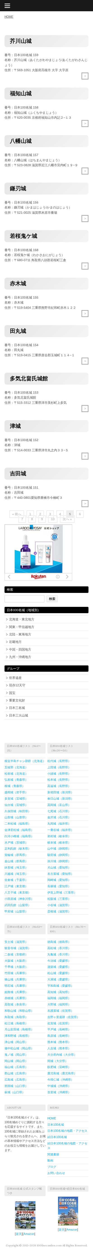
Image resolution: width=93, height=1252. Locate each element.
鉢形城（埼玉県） (16, 867)
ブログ (51, 1166)
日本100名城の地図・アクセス (67, 1130)
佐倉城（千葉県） (16, 880)
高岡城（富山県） (59, 805)
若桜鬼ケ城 (23, 236)
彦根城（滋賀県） (59, 911)
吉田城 (18, 473)
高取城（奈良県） (16, 1004)
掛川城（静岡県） (59, 861)
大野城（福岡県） (59, 1004)
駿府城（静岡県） (59, 855)
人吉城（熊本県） (59, 1048)
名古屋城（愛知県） (60, 873)
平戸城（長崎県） (59, 1029)
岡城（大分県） (57, 1061)
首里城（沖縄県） (59, 1092)
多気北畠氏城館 (29, 378)
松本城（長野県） (59, 779)
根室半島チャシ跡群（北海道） (25, 761)
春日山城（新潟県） (60, 798)
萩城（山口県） (15, 1092)
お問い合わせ (56, 1173)
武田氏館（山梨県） (18, 905)
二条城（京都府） (16, 954)
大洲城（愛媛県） (59, 979)
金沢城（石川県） (59, 817)
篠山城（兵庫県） (16, 979)
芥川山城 (21, 41)
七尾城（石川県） (59, 811)
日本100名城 (55, 1124)
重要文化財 (17, 700)
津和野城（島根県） (18, 1035)
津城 (15, 426)
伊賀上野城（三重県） (62, 892)
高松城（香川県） (59, 948)
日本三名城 (17, 708)
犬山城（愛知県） (59, 867)
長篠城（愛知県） (59, 886)
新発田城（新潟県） (60, 792)
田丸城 (18, 331)
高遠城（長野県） (59, 786)
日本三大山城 (18, 715)
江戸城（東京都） (16, 886)
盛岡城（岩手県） (16, 792)
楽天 (19, 1234)
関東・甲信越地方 (21, 627)
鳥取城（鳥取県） (16, 1017)
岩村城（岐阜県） (59, 836)
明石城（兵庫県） (16, 985)
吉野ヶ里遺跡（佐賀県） (63, 1017)
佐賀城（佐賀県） (59, 1023)
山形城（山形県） (16, 817)
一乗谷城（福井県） (60, 830)
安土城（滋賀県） (16, 942)
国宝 (12, 693)
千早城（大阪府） (16, 966)
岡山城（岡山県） (16, 1061)
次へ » (67, 519)
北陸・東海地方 (20, 634)
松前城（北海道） (16, 773)
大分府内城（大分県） (62, 1054)
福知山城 (21, 93)
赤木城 (18, 283)
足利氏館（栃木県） (18, 848)
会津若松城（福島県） (19, 830)
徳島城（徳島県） (59, 942)
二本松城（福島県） (18, 823)
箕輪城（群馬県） (16, 855)
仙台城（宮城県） (16, 805)
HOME (9, 16)
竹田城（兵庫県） (16, 973)
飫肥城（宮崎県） (59, 1067)
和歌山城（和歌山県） (19, 1010)
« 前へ (16, 514)
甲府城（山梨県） (16, 911)
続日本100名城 (57, 1137)
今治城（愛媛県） (59, 960)
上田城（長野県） (59, 767)
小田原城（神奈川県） (19, 898)
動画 (50, 1160)
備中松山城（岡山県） (19, 1048)
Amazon (28, 1234)
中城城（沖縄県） (59, 1086)
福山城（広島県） (16, 1067)
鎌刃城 (18, 188)
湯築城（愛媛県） (59, 966)
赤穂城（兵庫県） (16, 998)
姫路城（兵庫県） (16, 992)
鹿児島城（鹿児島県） (62, 1073)
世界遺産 (15, 678)
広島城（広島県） (16, 1079)
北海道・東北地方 (21, 619)
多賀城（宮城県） (16, 798)
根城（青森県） (15, 786)
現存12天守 (17, 685)
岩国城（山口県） (16, 1086)
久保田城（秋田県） (18, 811)
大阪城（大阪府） (16, 960)
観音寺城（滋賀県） (18, 948)
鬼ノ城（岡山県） (16, 1054)
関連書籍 (53, 1154)
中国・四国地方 (20, 649)
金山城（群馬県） (16, 861)
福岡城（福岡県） (59, 998)
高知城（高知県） (59, 992)
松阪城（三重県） (59, 898)
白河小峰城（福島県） (19, 836)
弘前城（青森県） (16, 779)
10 (53, 519)
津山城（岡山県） (16, 1042)
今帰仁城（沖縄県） (60, 1079)
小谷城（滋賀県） (59, 905)
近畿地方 (15, 642)
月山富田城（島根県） (19, 1029)
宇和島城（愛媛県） (60, 985)
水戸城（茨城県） (16, 842)
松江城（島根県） (16, 1023)
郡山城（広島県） (16, 1073)
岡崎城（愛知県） (59, 880)
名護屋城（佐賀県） (60, 1010)
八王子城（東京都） (18, 892)
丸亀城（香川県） (59, 954)
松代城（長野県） (59, 761)
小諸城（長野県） (59, 773)
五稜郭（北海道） (16, 767)
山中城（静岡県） (59, 848)
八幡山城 (21, 141)
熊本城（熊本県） (59, 1042)
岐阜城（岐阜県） (59, 842)
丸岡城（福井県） (59, 823)
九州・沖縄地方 (20, 657)
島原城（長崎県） (59, 1035)
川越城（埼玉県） (16, 873)
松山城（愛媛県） (59, 973)
